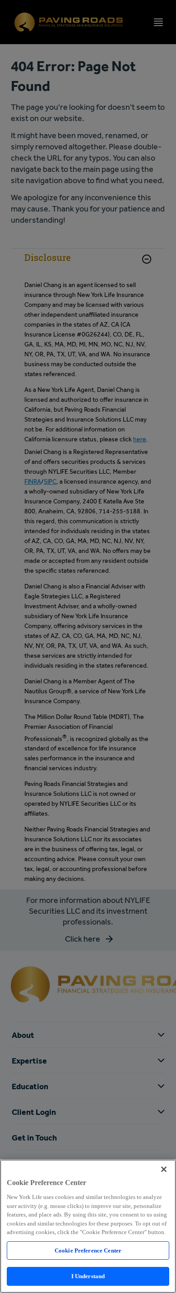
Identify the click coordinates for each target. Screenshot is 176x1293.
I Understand (88, 1276)
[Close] (164, 1169)
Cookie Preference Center (88, 1250)
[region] (88, 1226)
